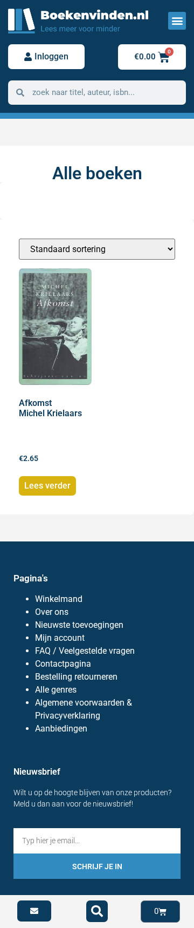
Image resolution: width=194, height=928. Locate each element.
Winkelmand (58, 599)
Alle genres (56, 690)
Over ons (51, 612)
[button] (177, 21)
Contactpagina (63, 664)
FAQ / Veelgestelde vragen (85, 651)
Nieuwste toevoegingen (79, 625)
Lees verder (47, 485)
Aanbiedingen (61, 728)
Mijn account (60, 638)
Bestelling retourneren (76, 677)
